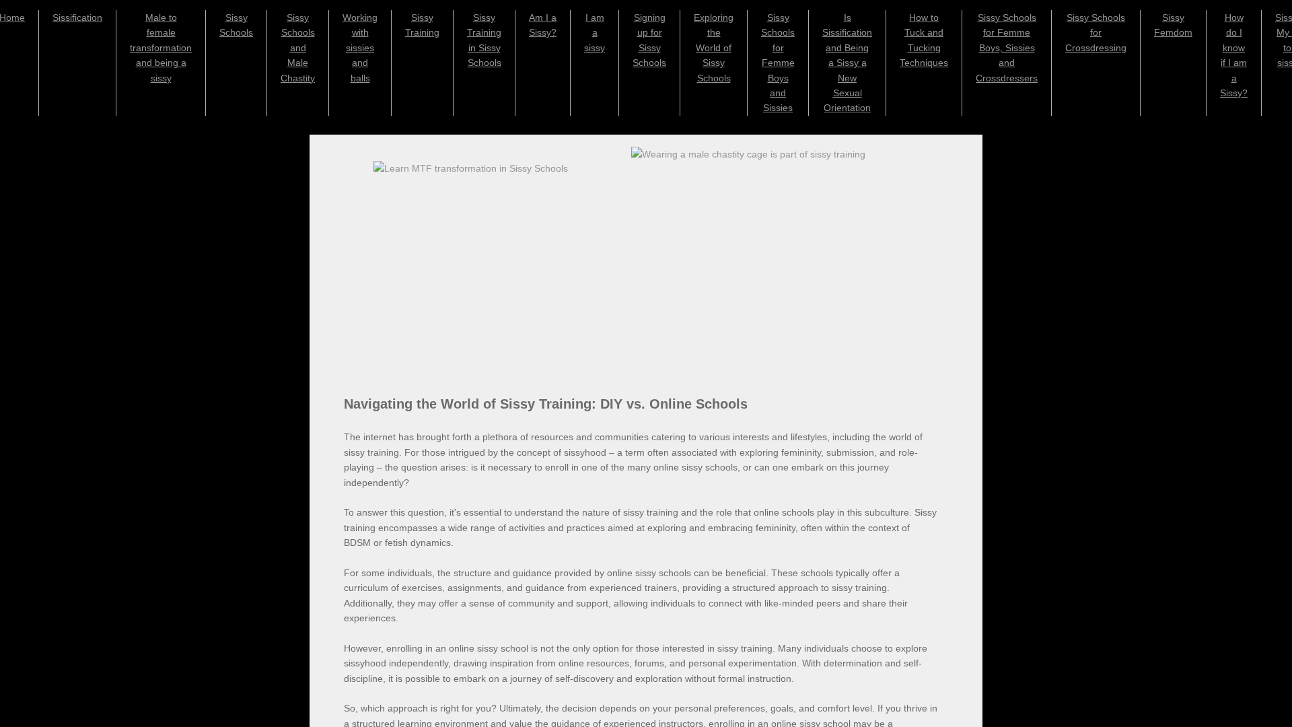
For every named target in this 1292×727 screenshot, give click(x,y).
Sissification (77, 17)
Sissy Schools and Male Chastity (298, 47)
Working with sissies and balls (360, 47)
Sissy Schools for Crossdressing (1095, 32)
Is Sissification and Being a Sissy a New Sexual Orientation (847, 62)
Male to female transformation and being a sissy (161, 47)
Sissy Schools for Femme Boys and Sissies (778, 62)
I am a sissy (594, 32)
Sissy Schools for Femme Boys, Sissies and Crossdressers (1007, 47)
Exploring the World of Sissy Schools (713, 47)
